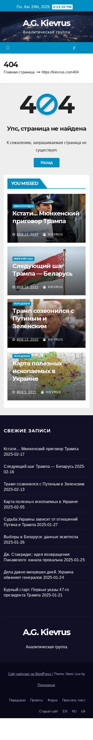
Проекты (36, 700)
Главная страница (19, 72)
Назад (47, 162)
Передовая (22, 303)
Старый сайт (48, 711)
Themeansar (46, 685)
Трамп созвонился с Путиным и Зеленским (43, 318)
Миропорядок (24, 206)
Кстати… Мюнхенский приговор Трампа (41, 449)
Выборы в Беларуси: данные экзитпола (41, 537)
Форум (53, 700)
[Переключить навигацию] (84, 48)
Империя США (23, 258)
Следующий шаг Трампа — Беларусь (39, 466)
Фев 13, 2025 (27, 339)
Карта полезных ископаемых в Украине (37, 371)
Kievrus (55, 234)
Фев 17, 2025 (27, 234)
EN (65, 711)
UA (83, 711)
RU (74, 711)
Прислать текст (74, 700)
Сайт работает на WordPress (30, 674)
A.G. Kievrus (46, 23)
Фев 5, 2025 (26, 392)
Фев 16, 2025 (27, 287)
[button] (74, 48)
